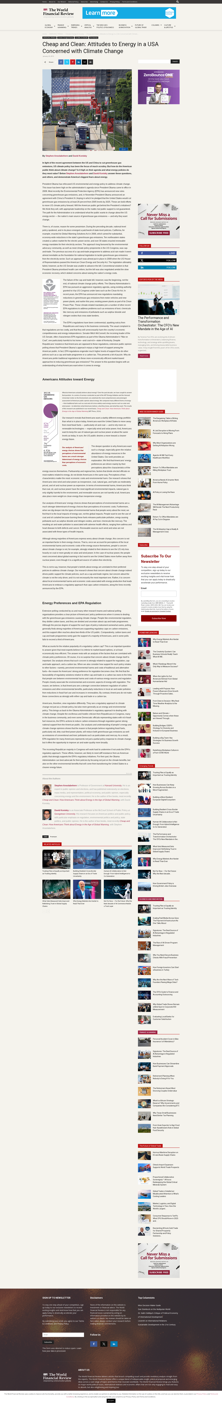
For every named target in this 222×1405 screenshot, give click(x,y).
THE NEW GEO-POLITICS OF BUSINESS (105, 26)
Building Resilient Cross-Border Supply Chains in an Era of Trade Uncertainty (85, 873)
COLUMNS (155, 25)
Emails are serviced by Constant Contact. (158, 611)
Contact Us (104, 2)
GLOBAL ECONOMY (49, 26)
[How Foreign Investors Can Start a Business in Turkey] (144, 970)
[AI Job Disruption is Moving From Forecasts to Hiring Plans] (144, 433)
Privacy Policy (115, 2)
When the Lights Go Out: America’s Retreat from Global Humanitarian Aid (165, 678)
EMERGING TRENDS (75, 26)
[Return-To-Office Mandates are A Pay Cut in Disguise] (144, 520)
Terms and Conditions (129, 2)
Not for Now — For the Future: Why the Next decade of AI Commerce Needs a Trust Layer (118, 903)
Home (44, 2)
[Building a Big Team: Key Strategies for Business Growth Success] (144, 741)
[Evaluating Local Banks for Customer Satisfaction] (144, 1019)
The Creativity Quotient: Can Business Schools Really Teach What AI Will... (165, 654)
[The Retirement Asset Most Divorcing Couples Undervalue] (144, 1091)
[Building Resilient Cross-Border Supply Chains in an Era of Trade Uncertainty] (87, 859)
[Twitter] (66, 62)
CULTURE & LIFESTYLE (168, 26)
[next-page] (48, 911)
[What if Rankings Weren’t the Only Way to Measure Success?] (144, 667)
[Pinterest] (72, 62)
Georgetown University (64, 814)
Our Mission (62, 2)
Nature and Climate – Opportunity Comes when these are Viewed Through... (166, 715)
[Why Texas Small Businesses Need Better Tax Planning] (144, 1116)
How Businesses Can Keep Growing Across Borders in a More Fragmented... (164, 787)
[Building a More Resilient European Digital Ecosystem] (144, 800)
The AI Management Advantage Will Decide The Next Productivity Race (166, 507)
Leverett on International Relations (152, 1321)
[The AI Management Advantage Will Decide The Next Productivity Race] (144, 507)
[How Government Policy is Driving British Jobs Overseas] (144, 886)
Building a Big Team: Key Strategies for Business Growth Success (165, 740)
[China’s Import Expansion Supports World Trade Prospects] (144, 1167)
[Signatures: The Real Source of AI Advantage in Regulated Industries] (144, 933)
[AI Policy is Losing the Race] (144, 495)
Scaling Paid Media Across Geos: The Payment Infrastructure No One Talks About (166, 920)
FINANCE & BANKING (62, 26)
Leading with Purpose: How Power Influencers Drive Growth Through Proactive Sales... (165, 691)
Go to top (129, 773)
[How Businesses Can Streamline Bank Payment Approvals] (144, 1066)
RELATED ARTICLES (52, 844)
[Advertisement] (157, 386)
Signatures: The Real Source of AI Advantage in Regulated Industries (165, 933)
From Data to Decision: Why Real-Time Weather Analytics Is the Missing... (166, 703)
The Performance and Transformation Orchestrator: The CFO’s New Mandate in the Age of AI (158, 323)
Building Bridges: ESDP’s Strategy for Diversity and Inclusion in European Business (165, 728)
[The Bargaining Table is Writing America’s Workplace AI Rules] (144, 421)
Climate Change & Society (74, 34)
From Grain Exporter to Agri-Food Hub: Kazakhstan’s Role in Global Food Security (166, 1127)
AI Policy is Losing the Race (164, 492)
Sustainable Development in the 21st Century (156, 1324)
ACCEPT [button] (111, 1401)
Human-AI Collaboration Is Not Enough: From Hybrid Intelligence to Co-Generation (117, 873)
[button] (178, 2)
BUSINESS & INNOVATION (124, 26)
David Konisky (80, 156)
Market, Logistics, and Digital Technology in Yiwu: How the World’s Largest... (164, 1206)
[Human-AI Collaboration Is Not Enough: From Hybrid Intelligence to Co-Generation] (118, 859)
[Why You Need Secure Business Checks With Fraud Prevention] (144, 958)
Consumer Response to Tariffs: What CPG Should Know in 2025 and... (165, 1218)
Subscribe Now (159, 618)
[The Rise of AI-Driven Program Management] (144, 945)
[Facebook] (60, 62)
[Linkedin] (78, 62)
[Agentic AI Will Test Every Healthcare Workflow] (144, 458)
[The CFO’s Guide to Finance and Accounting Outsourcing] (144, 995)
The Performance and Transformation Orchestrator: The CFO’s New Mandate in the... (166, 836)
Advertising (94, 2)
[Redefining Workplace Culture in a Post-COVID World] (144, 753)
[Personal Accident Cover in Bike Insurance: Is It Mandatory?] (144, 1042)
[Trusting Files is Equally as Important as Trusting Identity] (56, 859)
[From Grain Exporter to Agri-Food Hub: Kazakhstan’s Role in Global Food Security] (144, 1128)
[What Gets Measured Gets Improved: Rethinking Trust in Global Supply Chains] (56, 889)
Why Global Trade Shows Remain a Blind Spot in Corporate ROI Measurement (166, 1006)
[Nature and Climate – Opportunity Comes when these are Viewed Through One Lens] (144, 716)
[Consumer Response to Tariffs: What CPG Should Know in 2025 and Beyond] (144, 1219)
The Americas (94, 38)
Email (143, 588)
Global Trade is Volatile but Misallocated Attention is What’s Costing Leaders (166, 1193)
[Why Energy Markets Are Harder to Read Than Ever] (87, 889)
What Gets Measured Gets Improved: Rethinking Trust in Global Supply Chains (56, 903)
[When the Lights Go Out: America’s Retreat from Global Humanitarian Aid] (144, 679)
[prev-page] (44, 911)
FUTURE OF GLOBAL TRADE (141, 26)
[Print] (90, 62)
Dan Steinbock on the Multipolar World (154, 1309)
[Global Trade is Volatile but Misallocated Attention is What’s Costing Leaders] (144, 1194)
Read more (144, 356)
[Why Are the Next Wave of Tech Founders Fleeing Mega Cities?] (144, 982)
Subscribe (84, 2)
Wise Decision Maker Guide (149, 1305)
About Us (52, 2)
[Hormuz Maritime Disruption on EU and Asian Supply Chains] (144, 1155)
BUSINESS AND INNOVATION (151, 899)
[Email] (84, 62)
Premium (53, 837)
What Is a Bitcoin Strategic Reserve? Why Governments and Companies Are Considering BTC (166, 1103)
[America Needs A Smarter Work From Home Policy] (144, 483)
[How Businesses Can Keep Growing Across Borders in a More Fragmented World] (144, 788)
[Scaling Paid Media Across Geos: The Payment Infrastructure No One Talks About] (144, 921)
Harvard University (113, 785)
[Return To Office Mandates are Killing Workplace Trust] (144, 470)
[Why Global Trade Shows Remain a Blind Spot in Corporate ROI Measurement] (144, 1007)
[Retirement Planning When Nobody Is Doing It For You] (144, 1079)
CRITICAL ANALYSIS (88, 26)
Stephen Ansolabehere (57, 156)
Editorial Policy (73, 2)
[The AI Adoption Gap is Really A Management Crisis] (144, 532)
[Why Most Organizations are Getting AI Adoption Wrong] (144, 446)
